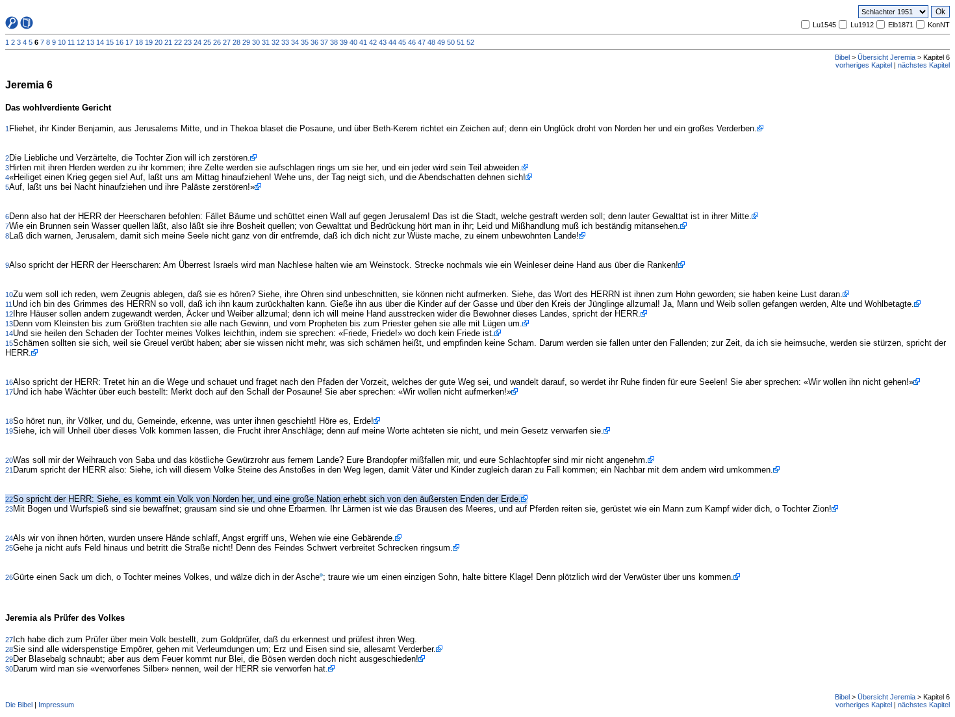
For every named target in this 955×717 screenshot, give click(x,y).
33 (285, 42)
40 (353, 42)
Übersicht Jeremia (886, 57)
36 (314, 42)
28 (236, 42)
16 (119, 42)
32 (275, 42)
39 (344, 42)
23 (188, 42)
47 (422, 42)
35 (305, 42)
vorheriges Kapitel (863, 65)
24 (197, 42)
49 (441, 42)
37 (324, 42)
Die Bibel (18, 705)
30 (256, 42)
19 (149, 42)
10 (62, 42)
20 (158, 42)
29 (246, 42)
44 (392, 42)
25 (207, 42)
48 (431, 42)
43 (383, 42)
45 (402, 42)
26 (217, 42)
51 (461, 42)
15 (110, 42)
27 (227, 42)
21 (168, 42)
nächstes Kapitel (924, 65)
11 (71, 42)
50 (451, 42)
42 (373, 42)
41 (363, 42)
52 (470, 42)
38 (334, 42)
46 (412, 42)
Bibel (842, 57)
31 (266, 42)
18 (139, 42)
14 (100, 42)
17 (129, 42)
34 (295, 42)
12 (80, 42)
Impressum (56, 705)
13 (90, 42)
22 (178, 42)
